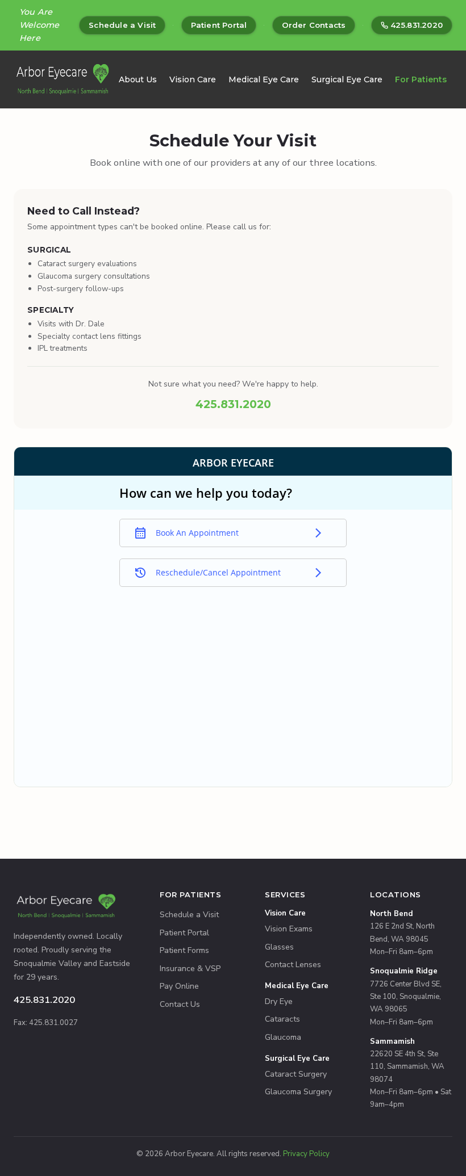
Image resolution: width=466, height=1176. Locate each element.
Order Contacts (314, 25)
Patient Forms (184, 950)
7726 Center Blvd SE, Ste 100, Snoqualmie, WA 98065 (406, 997)
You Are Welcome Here (39, 25)
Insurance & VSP (190, 968)
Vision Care (192, 79)
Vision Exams (289, 928)
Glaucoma (283, 1037)
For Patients (421, 79)
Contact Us (180, 1004)
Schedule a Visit (122, 25)
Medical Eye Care (263, 79)
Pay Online (179, 986)
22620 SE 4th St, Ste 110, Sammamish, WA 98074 (407, 1067)
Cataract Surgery (296, 1074)
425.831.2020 (416, 25)
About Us (138, 79)
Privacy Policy (306, 1154)
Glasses (279, 947)
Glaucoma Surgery (298, 1091)
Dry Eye (279, 1001)
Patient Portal (219, 25)
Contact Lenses (293, 964)
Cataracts (282, 1019)
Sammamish (392, 1041)
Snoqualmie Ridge (404, 971)
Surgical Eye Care (346, 79)
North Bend (391, 914)
